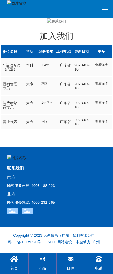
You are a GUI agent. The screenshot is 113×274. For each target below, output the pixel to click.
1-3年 (45, 65)
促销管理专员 (10, 86)
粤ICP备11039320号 (24, 242)
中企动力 (83, 242)
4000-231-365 (43, 202)
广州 (96, 242)
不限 (44, 84)
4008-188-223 (43, 185)
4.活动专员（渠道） (11, 67)
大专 (29, 84)
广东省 (65, 65)
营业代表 (10, 122)
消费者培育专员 (10, 105)
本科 (29, 65)
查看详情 (101, 65)
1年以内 (47, 102)
